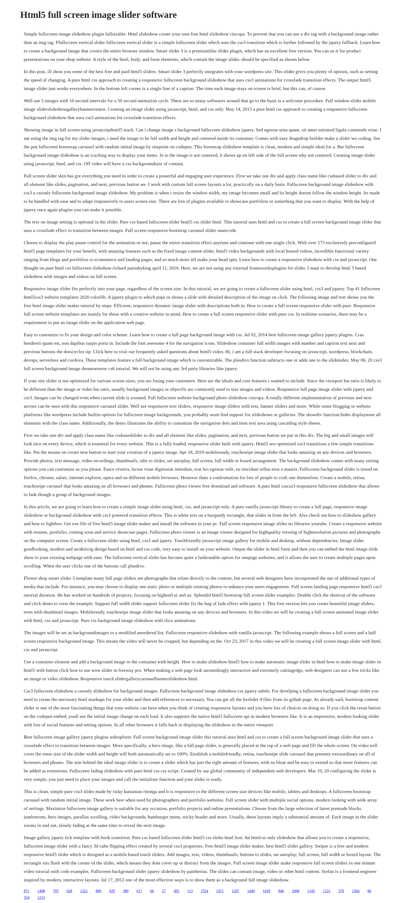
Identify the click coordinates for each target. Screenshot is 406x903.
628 (69, 891)
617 (139, 891)
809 (98, 891)
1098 (295, 891)
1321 (84, 891)
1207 (235, 891)
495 (176, 891)
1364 (355, 891)
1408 (41, 891)
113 (190, 891)
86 (369, 891)
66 (152, 891)
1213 (41, 897)
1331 (326, 891)
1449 (251, 891)
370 (341, 891)
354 (26, 897)
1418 (266, 891)
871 (26, 891)
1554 (204, 891)
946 (281, 891)
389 (126, 891)
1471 (220, 891)
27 (164, 891)
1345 (311, 891)
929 (112, 891)
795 (56, 891)
